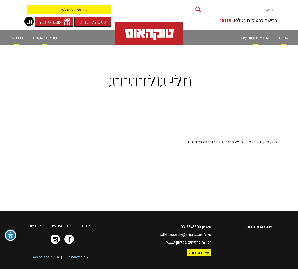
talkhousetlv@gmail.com (181, 234)
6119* (225, 20)
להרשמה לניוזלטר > (72, 9)
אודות (86, 225)
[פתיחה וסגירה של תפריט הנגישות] (10, 235)
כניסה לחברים (92, 22)
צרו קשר (35, 225)
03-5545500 (191, 226)
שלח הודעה (199, 252)
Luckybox (72, 257)
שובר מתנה (50, 22)
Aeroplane (41, 257)
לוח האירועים (61, 225)
